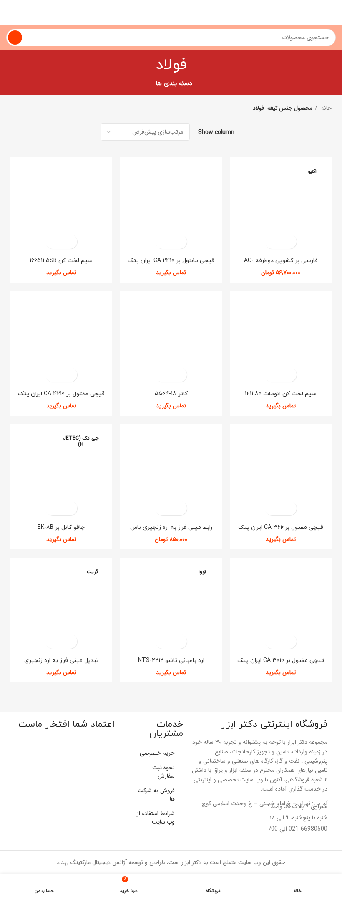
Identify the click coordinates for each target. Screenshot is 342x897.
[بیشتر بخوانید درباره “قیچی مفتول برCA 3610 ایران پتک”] (288, 508)
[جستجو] (15, 37)
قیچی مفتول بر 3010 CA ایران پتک (280, 661)
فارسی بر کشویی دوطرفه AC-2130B (281, 264)
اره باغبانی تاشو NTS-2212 (171, 661)
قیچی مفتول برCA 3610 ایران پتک (280, 527)
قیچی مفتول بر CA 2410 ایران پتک (171, 261)
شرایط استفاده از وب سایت (156, 817)
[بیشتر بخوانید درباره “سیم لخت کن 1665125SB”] (68, 241)
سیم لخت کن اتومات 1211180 (281, 394)
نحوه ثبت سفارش (163, 772)
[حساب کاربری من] (9, 12)
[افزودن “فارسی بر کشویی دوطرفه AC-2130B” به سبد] (288, 241)
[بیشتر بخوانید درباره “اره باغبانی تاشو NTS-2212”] (178, 641)
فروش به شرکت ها (156, 795)
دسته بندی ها (174, 84)
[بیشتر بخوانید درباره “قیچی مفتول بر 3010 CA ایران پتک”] (288, 641)
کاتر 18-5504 (171, 394)
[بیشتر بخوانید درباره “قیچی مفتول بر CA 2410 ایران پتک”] (178, 241)
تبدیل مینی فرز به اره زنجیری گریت (61, 664)
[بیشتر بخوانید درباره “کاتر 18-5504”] (178, 374)
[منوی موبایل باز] (332, 12)
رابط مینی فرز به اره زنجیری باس (171, 527)
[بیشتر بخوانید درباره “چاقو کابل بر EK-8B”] (68, 508)
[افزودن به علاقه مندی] (273, 241)
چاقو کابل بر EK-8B (61, 527)
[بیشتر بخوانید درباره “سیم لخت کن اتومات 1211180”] (288, 374)
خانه (325, 108)
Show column (216, 132)
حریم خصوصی (157, 753)
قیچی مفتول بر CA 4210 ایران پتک (61, 394)
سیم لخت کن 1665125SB (61, 261)
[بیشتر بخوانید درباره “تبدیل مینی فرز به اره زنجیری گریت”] (68, 641)
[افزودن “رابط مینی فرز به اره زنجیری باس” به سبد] (178, 508)
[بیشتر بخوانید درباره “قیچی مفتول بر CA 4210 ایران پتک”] (68, 374)
